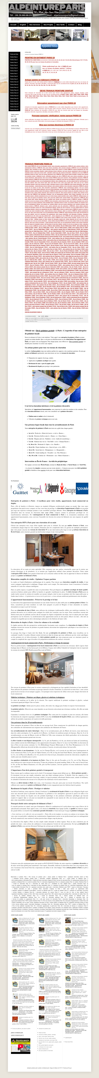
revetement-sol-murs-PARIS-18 (32, 320)
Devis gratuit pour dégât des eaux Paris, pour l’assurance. (52, 1007)
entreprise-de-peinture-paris (50, 318)
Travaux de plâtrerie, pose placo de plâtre (21, 1028)
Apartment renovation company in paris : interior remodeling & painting (26, 1008)
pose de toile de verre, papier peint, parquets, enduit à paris (50, 1042)
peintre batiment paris (43, 1048)
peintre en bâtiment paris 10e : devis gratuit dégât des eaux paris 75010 (27, 918)
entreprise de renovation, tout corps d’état (48, 1040)
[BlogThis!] (43, 316)
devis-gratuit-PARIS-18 (33, 318)
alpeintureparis (68, 1037)
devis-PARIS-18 (41, 318)
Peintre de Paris (42, 1032)
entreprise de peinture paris (45, 1028)
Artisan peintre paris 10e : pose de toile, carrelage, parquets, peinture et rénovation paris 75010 (27, 983)
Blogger (70, 1068)
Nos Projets (48, 25)
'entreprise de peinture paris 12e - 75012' (26, 1017)
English (23, 25)
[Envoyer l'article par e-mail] (39, 316)
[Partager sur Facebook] (46, 316)
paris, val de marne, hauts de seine (46, 1036)
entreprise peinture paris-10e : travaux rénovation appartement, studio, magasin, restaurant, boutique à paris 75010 (27, 996)
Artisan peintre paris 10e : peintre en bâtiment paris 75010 (27, 950)
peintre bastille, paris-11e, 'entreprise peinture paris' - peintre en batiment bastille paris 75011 (80, 1002)
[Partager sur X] (44, 316)
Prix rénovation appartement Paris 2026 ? (79, 918)
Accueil (13, 25)
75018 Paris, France (33, 321)
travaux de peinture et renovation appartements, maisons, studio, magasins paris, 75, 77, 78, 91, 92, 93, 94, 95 (79, 941)
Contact (71, 25)
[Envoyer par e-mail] (41, 316)
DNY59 (61, 1068)
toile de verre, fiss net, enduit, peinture (47, 1038)
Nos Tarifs (61, 25)
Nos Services (34, 25)
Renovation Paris (69, 1042)
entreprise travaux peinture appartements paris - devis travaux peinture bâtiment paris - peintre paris (79, 991)
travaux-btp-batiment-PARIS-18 (44, 320)
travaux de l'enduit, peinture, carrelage (47, 1034)
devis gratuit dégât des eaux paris (46, 1045)
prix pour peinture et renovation (46, 1050)
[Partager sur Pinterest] (47, 316)
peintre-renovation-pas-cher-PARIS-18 (75, 318)
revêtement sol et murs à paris (45, 1047)
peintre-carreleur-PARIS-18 (62, 318)
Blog (80, 25)
